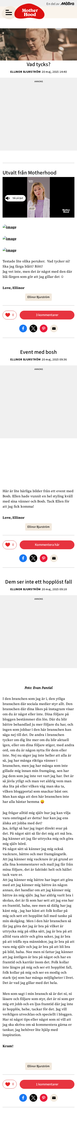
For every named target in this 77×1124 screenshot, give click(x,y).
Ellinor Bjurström (25, 72)
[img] (10, 315)
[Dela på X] (33, 328)
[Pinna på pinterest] (43, 328)
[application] (38, 197)
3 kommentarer (47, 315)
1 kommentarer (47, 1084)
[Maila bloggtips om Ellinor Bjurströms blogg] (54, 328)
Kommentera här (47, 544)
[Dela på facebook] (23, 328)
